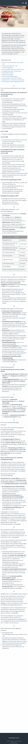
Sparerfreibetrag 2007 (7, 73)
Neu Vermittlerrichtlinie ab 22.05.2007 (12, 78)
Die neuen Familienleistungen (9, 76)
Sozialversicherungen (7, 74)
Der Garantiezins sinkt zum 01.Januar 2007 (13, 69)
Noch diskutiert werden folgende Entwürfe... (13, 81)
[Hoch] (14, 86)
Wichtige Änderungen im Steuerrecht (11, 71)
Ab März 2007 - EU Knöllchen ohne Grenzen (13, 80)
